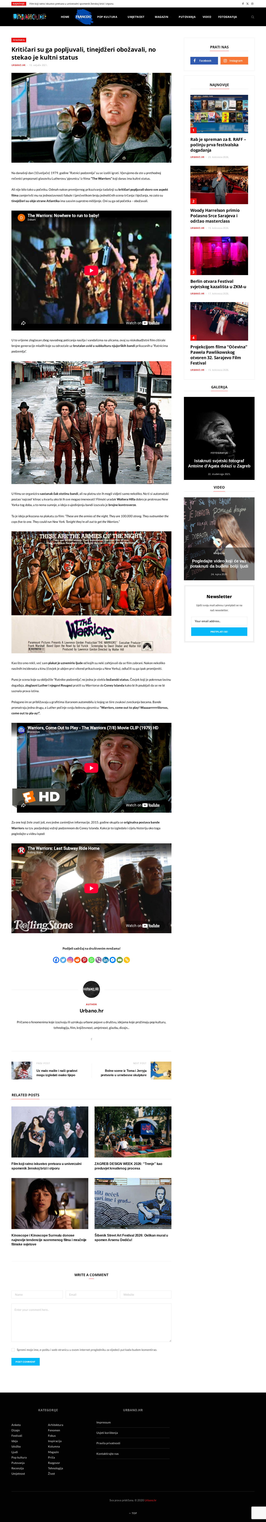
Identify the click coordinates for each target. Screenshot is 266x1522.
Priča (51, 1457)
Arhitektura (55, 1425)
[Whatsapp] (91, 960)
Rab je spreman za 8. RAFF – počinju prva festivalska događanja (218, 145)
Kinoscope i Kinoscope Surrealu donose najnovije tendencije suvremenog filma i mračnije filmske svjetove (48, 1240)
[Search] (251, 16)
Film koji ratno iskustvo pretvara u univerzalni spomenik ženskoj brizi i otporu (71, 3)
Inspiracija (55, 1441)
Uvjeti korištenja (107, 1432)
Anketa (16, 1425)
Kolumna (54, 1446)
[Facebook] (56, 960)
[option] (219, 438)
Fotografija (227, 17)
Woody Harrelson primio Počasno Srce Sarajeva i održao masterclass (215, 215)
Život (51, 1473)
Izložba (16, 1446)
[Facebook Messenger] (113, 960)
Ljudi (14, 1452)
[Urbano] (29, 17)
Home (65, 17)
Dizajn (15, 1430)
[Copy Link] (127, 960)
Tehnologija (55, 1468)
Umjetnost (136, 17)
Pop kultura (107, 17)
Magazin (161, 17)
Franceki (83, 17)
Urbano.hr (18, 65)
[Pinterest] (84, 960)
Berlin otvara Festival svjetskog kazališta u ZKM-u (218, 283)
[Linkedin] (105, 960)
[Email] (120, 960)
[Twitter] (63, 960)
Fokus (52, 1435)
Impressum (103, 1422)
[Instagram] (70, 960)
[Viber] (98, 960)
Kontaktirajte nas (107, 1453)
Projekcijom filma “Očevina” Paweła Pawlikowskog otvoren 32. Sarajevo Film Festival (218, 355)
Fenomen (19, 39)
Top (134, 1513)
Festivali (16, 1435)
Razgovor (54, 1463)
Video (207, 17)
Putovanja (187, 17)
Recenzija (17, 1468)
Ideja (14, 1441)
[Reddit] (77, 960)
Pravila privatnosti (108, 1443)
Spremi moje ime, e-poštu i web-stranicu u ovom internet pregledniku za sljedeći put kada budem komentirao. (87, 1349)
